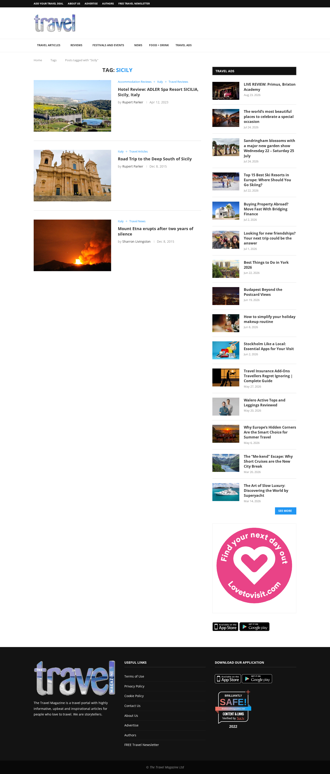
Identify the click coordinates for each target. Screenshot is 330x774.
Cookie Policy (134, 696)
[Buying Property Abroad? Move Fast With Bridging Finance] (225, 211)
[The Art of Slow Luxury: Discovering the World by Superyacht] (225, 492)
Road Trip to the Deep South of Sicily (155, 158)
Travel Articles (48, 45)
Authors (108, 3)
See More (285, 511)
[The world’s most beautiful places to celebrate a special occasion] (225, 118)
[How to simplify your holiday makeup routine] (225, 323)
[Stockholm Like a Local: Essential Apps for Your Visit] (225, 350)
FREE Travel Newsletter (134, 3)
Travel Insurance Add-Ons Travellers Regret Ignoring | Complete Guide (268, 376)
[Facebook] (283, 3)
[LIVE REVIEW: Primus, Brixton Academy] (225, 91)
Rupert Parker (132, 102)
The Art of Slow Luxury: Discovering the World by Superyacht (266, 490)
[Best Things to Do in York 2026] (225, 269)
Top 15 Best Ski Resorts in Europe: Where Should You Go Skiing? (267, 180)
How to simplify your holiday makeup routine (269, 319)
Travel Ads (184, 45)
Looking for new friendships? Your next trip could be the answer (270, 238)
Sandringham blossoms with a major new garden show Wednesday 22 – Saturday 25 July (269, 148)
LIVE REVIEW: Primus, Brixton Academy (270, 87)
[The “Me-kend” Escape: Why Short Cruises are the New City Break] (225, 463)
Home (38, 60)
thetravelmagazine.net (233, 708)
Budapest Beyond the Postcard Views (263, 292)
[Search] (294, 45)
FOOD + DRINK (159, 45)
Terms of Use (134, 676)
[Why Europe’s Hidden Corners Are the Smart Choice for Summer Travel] (225, 434)
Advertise (91, 3)
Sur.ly (240, 718)
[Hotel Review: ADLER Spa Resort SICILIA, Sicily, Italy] (72, 106)
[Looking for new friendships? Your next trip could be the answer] (225, 240)
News (138, 45)
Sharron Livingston (136, 241)
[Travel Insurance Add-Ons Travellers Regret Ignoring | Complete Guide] (225, 377)
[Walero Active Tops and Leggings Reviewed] (225, 407)
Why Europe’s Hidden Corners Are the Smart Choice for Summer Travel (270, 432)
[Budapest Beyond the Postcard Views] (225, 296)
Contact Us (132, 706)
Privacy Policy (134, 686)
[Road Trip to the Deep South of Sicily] (72, 175)
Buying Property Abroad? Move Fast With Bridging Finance (266, 209)
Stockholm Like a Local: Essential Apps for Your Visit (269, 346)
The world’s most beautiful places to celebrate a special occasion (269, 116)
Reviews (76, 45)
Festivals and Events (108, 45)
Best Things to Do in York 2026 (266, 265)
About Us (74, 3)
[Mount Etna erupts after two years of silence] (72, 245)
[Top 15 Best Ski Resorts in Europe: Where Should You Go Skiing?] (225, 181)
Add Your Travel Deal (48, 3)
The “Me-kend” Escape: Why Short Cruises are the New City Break (268, 461)
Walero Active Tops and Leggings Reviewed (264, 403)
